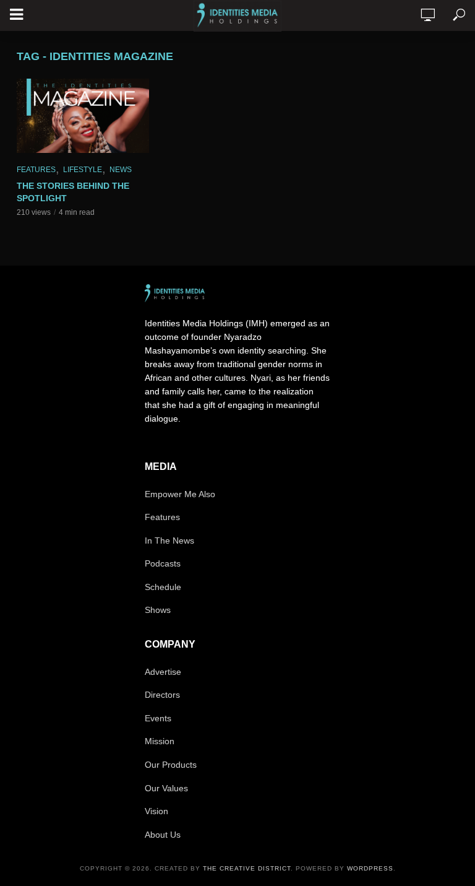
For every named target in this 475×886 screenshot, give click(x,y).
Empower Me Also (180, 494)
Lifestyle (82, 169)
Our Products (171, 765)
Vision (156, 811)
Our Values (166, 788)
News (120, 169)
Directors (162, 695)
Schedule (163, 587)
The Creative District (247, 868)
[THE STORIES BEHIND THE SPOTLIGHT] (83, 116)
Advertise (163, 672)
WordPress (370, 868)
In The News (169, 540)
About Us (163, 835)
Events (158, 718)
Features (36, 169)
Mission (159, 741)
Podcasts (163, 563)
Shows (158, 610)
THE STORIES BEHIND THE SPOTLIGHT (73, 192)
